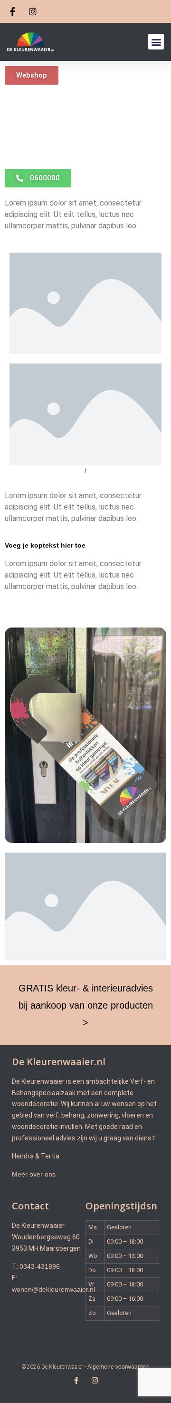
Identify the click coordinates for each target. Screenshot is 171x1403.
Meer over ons (34, 1174)
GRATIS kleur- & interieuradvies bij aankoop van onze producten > (86, 1005)
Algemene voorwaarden (118, 1367)
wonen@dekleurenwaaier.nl (53, 1289)
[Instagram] (94, 1380)
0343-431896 (39, 1266)
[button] (156, 41)
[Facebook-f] (76, 1380)
